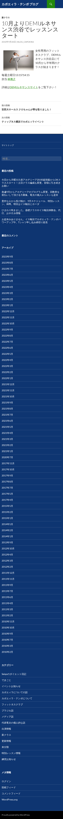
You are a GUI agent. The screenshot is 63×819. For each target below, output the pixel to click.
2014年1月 (7, 536)
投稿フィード (9, 787)
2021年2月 (7, 445)
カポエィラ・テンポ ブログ (20, 4)
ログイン (6, 781)
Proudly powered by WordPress (16, 815)
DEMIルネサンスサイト (24, 87)
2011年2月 (7, 615)
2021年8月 (7, 408)
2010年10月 (8, 627)
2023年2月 (7, 299)
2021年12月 (8, 384)
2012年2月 (7, 566)
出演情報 (6, 728)
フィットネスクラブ (12, 704)
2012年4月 (7, 554)
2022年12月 (8, 311)
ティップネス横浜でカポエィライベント (23, 119)
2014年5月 (7, 524)
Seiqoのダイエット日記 (14, 674)
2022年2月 (7, 372)
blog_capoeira (25, 42)
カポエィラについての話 (15, 692)
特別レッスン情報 (11, 753)
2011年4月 (7, 603)
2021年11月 (8, 390)
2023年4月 (7, 287)
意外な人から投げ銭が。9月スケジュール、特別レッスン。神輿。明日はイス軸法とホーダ (30, 202)
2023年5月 (7, 280)
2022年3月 (7, 366)
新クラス (6, 17)
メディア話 (7, 716)
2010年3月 (7, 645)
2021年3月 (7, 439)
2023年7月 (7, 268)
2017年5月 (7, 493)
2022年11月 (8, 317)
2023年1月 (7, 305)
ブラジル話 (7, 710)
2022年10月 (8, 323)
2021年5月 (7, 426)
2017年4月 (7, 499)
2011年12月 (8, 572)
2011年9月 (7, 585)
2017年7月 (7, 487)
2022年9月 (7, 329)
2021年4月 (7, 432)
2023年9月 (7, 256)
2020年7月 (7, 457)
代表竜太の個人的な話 (13, 722)
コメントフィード (11, 793)
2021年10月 (8, 396)
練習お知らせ (9, 759)
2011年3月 (7, 609)
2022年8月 (7, 335)
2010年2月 (7, 651)
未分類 (5, 747)
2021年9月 (7, 402)
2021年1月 (7, 451)
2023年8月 (7, 262)
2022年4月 (7, 359)
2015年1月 (7, 518)
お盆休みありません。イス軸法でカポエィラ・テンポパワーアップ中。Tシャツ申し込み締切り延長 (31, 221)
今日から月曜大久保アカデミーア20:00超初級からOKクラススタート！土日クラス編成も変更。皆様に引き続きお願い (31, 182)
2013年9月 (7, 542)
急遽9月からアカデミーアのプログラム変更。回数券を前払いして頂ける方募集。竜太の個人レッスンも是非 (30, 193)
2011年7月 (7, 591)
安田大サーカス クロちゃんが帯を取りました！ (27, 107)
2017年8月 (7, 481)
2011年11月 (8, 578)
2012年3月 (7, 560)
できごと (6, 680)
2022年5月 (7, 353)
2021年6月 (7, 420)
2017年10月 (8, 469)
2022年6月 (7, 347)
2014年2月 (7, 530)
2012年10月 (8, 548)
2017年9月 (7, 475)
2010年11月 (8, 621)
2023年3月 (7, 293)
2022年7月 (7, 341)
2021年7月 (7, 414)
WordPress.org (9, 799)
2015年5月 (7, 505)
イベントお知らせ (11, 686)
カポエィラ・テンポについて (17, 698)
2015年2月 (7, 512)
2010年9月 (7, 633)
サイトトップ (8, 145)
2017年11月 (8, 463)
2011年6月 (7, 597)
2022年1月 (7, 378)
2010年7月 (7, 639)
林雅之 (12, 79)
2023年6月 (7, 274)
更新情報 (6, 740)
